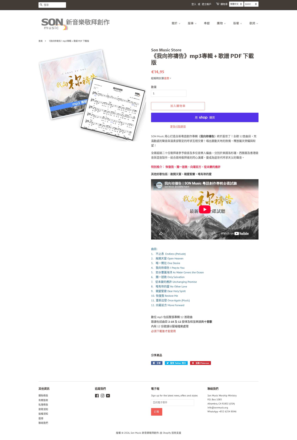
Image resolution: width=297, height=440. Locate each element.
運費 (166, 78)
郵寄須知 (43, 409)
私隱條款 (43, 404)
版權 (236, 23)
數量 (154, 87)
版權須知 (43, 413)
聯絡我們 (43, 422)
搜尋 (40, 418)
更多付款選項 (178, 126)
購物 (220, 23)
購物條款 (43, 395)
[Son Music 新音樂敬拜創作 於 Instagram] (102, 396)
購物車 (224, 4)
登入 (193, 4)
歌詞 (252, 23)
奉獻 (207, 23)
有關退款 (43, 400)
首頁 (40, 41)
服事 (191, 23)
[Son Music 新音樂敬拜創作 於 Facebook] (97, 396)
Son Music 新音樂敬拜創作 (145, 432)
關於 (175, 23)
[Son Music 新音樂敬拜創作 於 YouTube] (108, 396)
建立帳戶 (206, 4)
